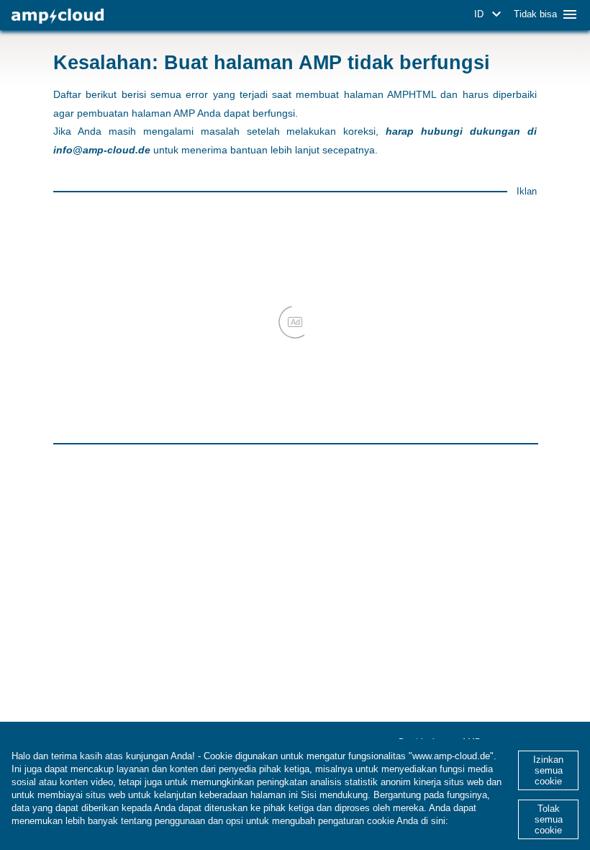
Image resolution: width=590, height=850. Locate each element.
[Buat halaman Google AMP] (58, 16)
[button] (490, 14)
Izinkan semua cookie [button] (548, 770)
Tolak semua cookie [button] (549, 819)
